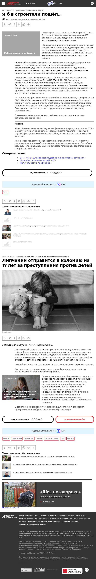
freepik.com (6, 332)
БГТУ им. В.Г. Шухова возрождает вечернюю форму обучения (52, 158)
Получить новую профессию (35, 163)
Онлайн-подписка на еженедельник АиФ (55, 518)
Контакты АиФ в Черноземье (46, 516)
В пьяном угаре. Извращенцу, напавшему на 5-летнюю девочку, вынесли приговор (45, 464)
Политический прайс (70, 521)
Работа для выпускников (23, 218)
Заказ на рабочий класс (22, 242)
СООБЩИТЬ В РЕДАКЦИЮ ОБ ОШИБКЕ (32, 524)
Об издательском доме (28, 518)
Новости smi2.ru (10, 507)
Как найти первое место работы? (37, 160)
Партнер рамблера (53, 570)
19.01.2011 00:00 (8, 10)
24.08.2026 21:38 (8, 256)
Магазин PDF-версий (82, 518)
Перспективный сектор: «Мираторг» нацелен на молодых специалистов (41, 226)
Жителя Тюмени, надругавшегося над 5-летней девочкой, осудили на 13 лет (42, 472)
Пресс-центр (80, 516)
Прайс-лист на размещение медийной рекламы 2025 (39, 521)
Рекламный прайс (26, 516)
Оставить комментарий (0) (74, 419)
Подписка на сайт (67, 516)
